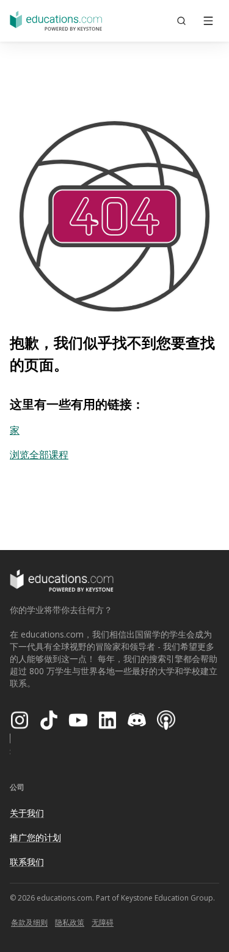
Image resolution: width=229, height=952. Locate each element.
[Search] (181, 21)
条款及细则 (29, 922)
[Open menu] (208, 21)
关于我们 (27, 813)
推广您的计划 (35, 837)
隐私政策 (69, 922)
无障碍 (103, 922)
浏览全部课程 (39, 454)
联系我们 (27, 862)
